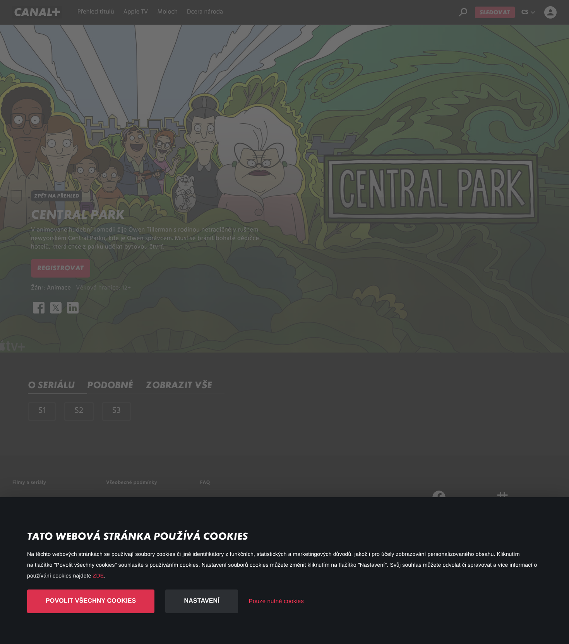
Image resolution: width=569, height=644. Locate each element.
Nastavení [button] (201, 601)
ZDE (98, 575)
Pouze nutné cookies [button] (276, 601)
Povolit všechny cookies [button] (91, 601)
